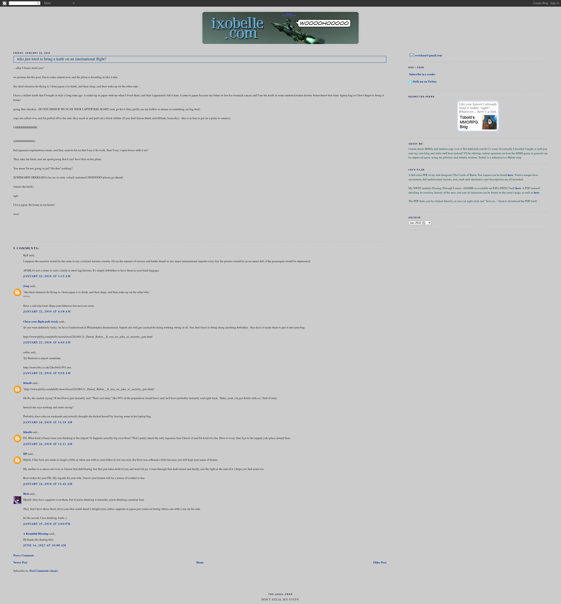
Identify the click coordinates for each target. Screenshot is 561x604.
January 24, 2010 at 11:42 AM (47, 484)
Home (200, 562)
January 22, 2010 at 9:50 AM (47, 373)
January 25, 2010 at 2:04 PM (46, 524)
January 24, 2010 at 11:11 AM (47, 444)
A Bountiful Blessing (35, 533)
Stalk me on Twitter (425, 81)
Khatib (27, 383)
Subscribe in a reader (422, 74)
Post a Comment (23, 555)
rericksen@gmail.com (428, 55)
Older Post (379, 562)
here (510, 175)
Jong (26, 286)
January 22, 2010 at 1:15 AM (47, 276)
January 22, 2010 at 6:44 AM (47, 342)
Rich (26, 493)
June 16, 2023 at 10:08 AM (44, 545)
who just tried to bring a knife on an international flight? (61, 58)
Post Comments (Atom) (44, 570)
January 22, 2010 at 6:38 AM (47, 311)
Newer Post (20, 562)
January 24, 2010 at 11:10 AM (47, 422)
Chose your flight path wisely (41, 321)
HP (25, 454)
